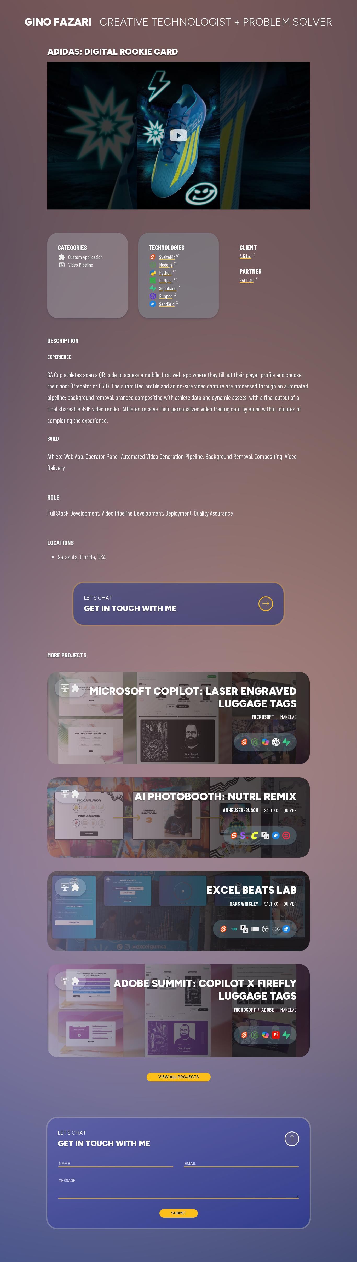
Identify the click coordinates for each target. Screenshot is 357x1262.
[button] (178, 604)
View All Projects (178, 1077)
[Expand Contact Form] (265, 603)
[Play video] (178, 135)
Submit (178, 1213)
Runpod (165, 296)
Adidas (245, 256)
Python (165, 272)
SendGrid (167, 304)
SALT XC (247, 280)
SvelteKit (167, 257)
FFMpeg (166, 280)
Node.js (165, 265)
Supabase (167, 288)
